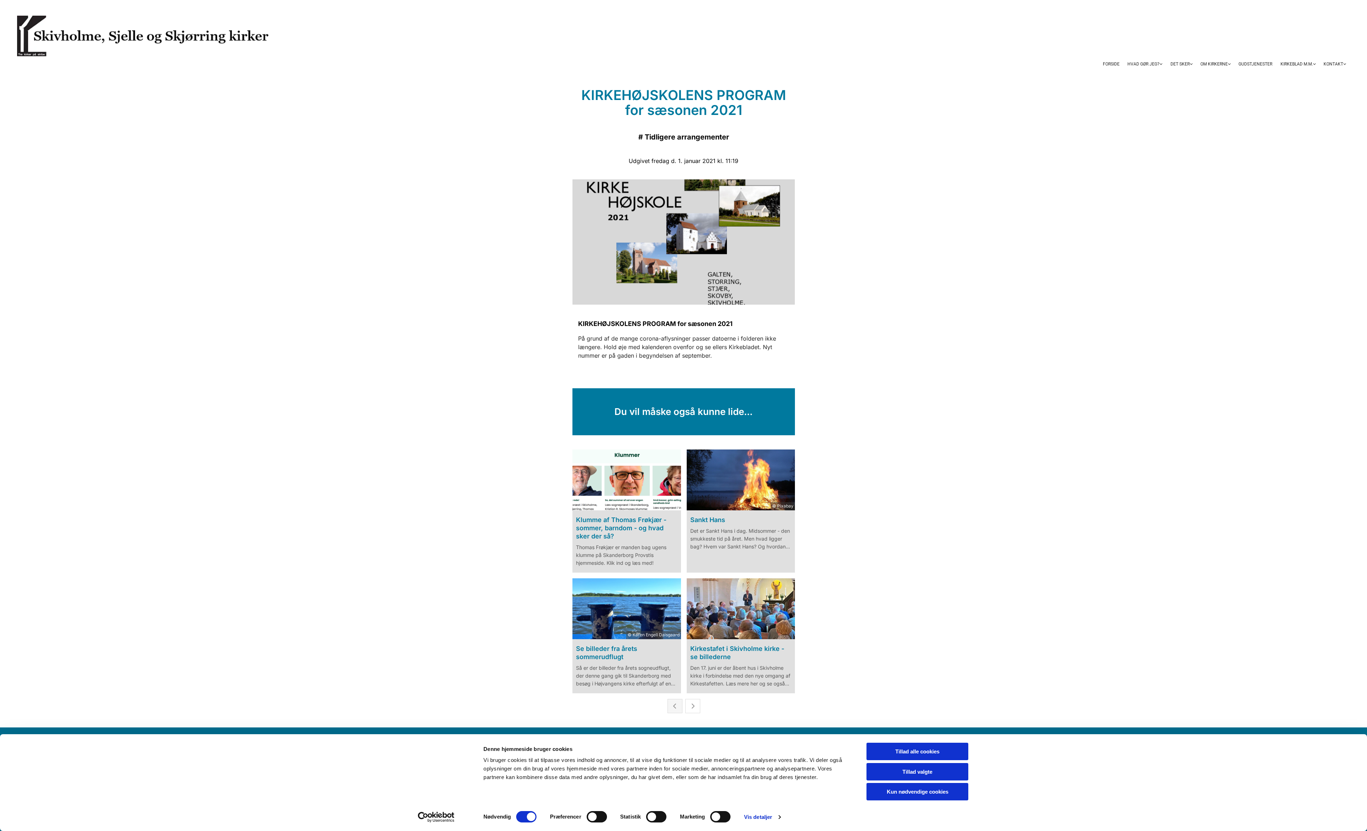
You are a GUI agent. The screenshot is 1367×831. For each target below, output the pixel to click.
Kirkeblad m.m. (1296, 64)
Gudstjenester (1255, 64)
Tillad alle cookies (917, 751)
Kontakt (1333, 64)
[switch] (597, 816)
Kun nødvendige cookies (917, 792)
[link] (1145, 64)
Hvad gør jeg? (1143, 64)
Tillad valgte (917, 772)
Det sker (1180, 64)
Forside (1111, 64)
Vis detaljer (758, 817)
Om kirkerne (1214, 64)
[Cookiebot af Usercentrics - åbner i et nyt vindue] (436, 817)
